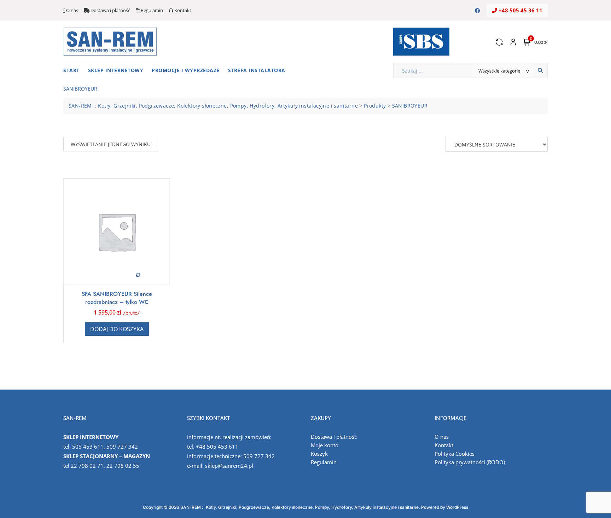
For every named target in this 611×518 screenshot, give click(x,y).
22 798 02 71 (87, 465)
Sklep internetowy (116, 70)
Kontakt (182, 10)
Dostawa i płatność (109, 10)
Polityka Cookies (455, 453)
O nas (71, 10)
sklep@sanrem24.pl (229, 465)
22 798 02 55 (122, 465)
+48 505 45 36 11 (519, 10)
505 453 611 (88, 446)
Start (71, 70)
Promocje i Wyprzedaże (186, 70)
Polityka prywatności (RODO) (470, 462)
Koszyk (319, 453)
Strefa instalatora (256, 70)
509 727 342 (122, 446)
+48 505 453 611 (217, 446)
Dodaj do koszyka (117, 329)
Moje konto (324, 445)
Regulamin (151, 10)
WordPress (457, 507)
